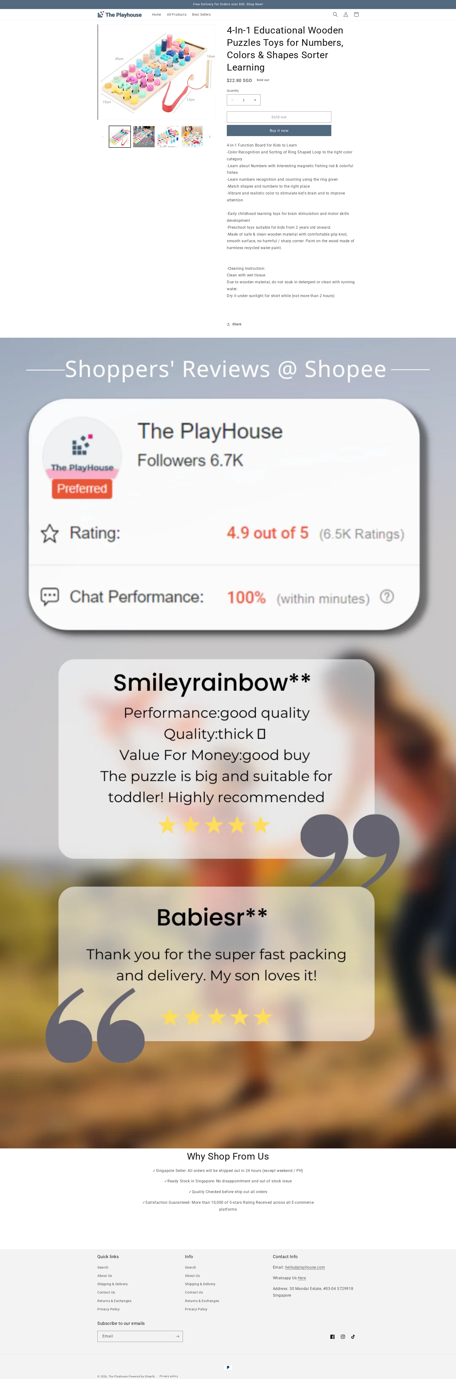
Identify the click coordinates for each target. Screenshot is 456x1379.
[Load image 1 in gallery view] (120, 136)
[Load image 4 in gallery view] (192, 136)
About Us (104, 1276)
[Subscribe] (177, 1336)
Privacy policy (169, 1376)
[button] (335, 14)
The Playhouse (118, 1376)
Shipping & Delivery (112, 1284)
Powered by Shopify (142, 1376)
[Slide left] (102, 137)
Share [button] (237, 324)
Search (103, 1267)
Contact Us (106, 1292)
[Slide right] (209, 137)
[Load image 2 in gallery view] (144, 136)
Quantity (233, 90)
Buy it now (279, 130)
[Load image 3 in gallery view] (168, 136)
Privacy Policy (108, 1309)
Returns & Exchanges (114, 1301)
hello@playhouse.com (305, 1267)
